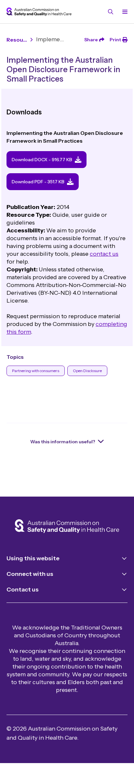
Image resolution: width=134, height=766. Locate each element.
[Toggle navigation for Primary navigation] (123, 11)
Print (115, 40)
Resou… (17, 39)
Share (91, 40)
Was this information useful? (62, 442)
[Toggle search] (110, 11)
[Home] (67, 526)
